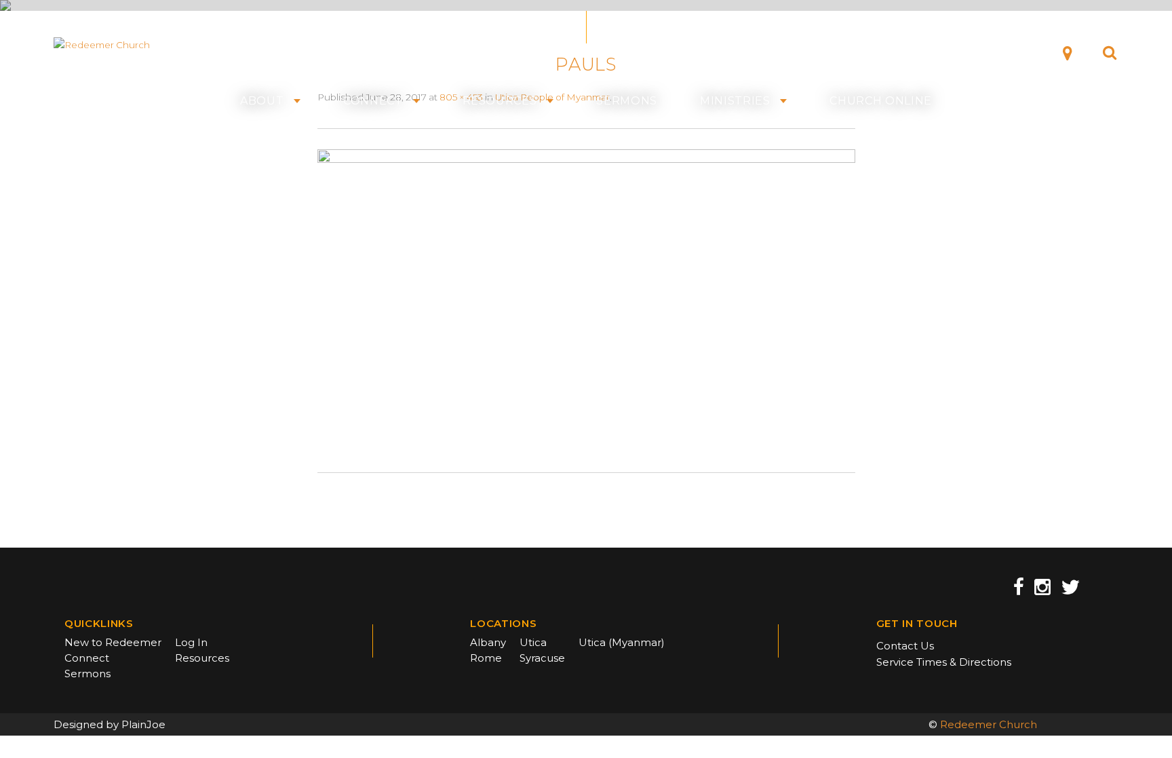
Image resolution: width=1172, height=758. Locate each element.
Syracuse (542, 657)
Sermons (626, 101)
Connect (373, 101)
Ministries (735, 101)
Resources (500, 101)
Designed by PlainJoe (109, 724)
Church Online (880, 101)
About (262, 101)
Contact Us (905, 645)
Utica (533, 642)
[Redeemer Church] (119, 44)
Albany (488, 642)
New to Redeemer (112, 642)
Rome (486, 657)
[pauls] (586, 300)
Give (1017, 51)
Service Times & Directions (943, 662)
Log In (191, 642)
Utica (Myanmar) (622, 642)
